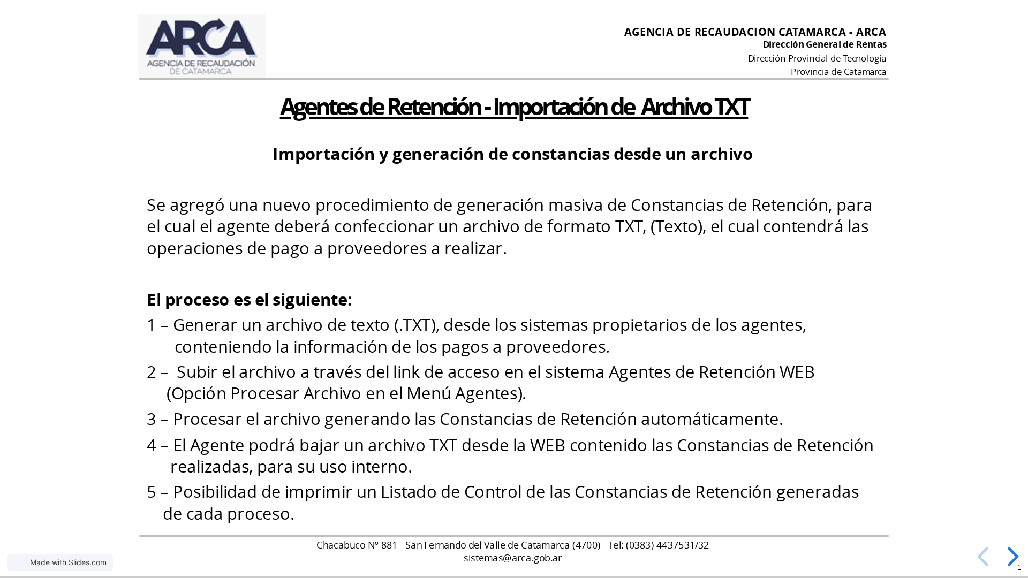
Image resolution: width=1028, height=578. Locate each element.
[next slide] (1011, 556)
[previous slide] (984, 556)
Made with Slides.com (68, 562)
